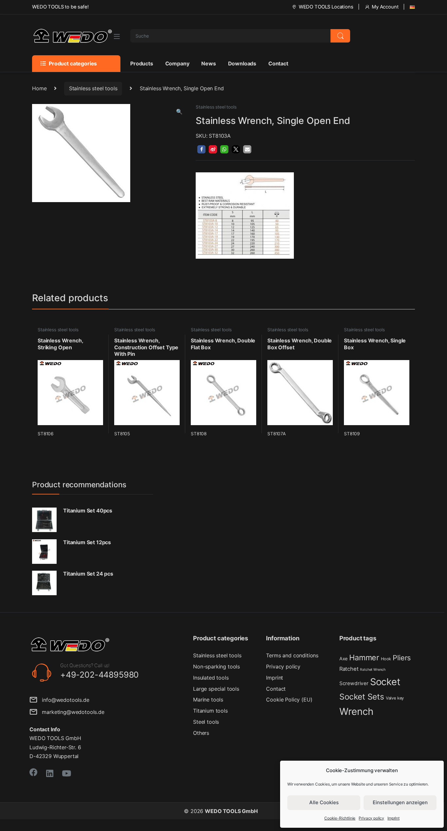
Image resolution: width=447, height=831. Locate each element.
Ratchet (349, 669)
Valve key (395, 698)
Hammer (364, 657)
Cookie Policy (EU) (289, 699)
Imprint (393, 818)
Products (141, 63)
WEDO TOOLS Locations (326, 7)
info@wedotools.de (63, 700)
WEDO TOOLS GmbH (231, 811)
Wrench (356, 711)
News (208, 63)
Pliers (402, 657)
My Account (385, 7)
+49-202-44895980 (99, 675)
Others (201, 733)
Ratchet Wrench (372, 669)
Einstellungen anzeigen (400, 802)
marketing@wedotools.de (70, 712)
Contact (278, 63)
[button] (179, 111)
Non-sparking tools (216, 666)
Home (39, 88)
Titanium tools (210, 710)
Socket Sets (361, 696)
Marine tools (208, 699)
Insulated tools (211, 677)
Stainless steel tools (93, 88)
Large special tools (216, 688)
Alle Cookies (324, 802)
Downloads (242, 63)
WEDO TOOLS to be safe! (60, 7)
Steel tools (206, 721)
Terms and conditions (292, 655)
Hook (386, 658)
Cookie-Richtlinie (339, 818)
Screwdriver (353, 683)
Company (177, 63)
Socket (385, 681)
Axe (343, 658)
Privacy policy (371, 818)
